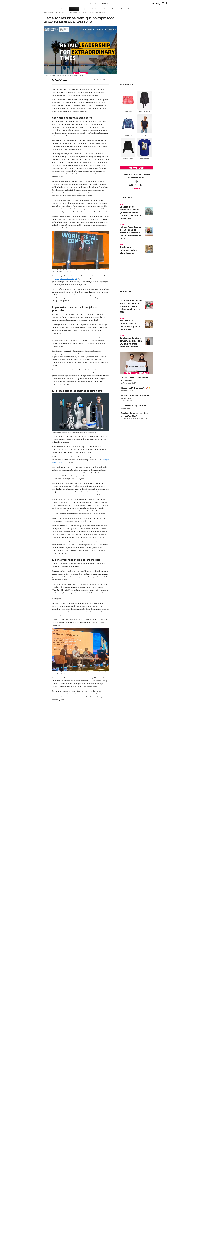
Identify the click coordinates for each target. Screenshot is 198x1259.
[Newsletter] (163, 3)
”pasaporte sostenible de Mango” (66, 279)
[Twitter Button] (94, 79)
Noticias (52, 12)
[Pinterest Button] (103, 79)
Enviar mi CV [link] (136, 188)
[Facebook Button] (97, 79)
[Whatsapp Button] (106, 79)
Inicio (45, 12)
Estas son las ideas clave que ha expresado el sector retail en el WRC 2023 (83, 12)
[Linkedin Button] (100, 79)
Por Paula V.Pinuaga (59, 80)
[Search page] (166, 3)
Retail (58, 12)
